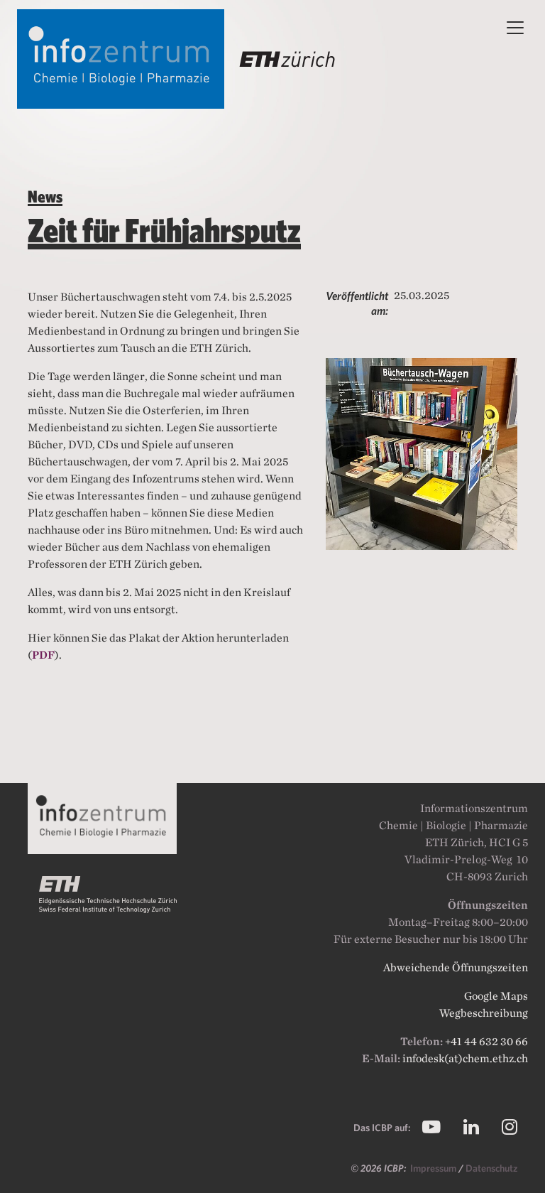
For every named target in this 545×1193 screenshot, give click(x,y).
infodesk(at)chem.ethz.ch (465, 1058)
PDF (43, 655)
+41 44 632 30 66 (486, 1041)
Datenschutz (491, 1168)
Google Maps (496, 996)
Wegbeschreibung (483, 1013)
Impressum (434, 1168)
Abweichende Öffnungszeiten (455, 967)
